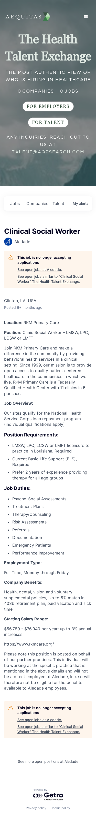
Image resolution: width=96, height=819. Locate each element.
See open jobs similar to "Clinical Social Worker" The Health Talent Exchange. (50, 279)
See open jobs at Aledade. (39, 269)
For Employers (48, 106)
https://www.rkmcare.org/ (29, 644)
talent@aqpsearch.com (48, 152)
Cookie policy (60, 808)
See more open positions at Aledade (48, 761)
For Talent (48, 122)
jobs (15, 203)
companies (37, 203)
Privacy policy (36, 808)
